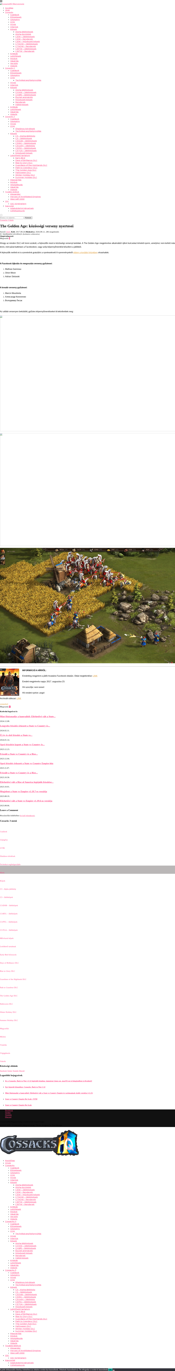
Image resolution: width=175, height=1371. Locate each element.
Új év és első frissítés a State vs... (16, 735)
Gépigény (15, 19)
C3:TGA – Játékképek (26, 150)
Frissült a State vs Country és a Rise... (19, 754)
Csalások (14, 14)
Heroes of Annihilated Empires (25, 196)
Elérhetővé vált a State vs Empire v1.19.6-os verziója (26, 801)
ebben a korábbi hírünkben (85, 252)
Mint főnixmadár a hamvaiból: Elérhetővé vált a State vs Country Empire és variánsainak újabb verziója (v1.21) (49, 1093)
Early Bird (20, 158)
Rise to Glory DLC (24, 163)
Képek (13, 29)
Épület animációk (24, 97)
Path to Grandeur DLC (26, 167)
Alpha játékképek (24, 32)
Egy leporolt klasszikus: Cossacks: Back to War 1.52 (25, 1087)
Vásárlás (14, 61)
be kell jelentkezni (27, 816)
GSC (7, 201)
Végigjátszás (16, 184)
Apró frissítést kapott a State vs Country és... (22, 744)
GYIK (12, 22)
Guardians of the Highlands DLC (31, 165)
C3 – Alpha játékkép (25, 136)
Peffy (8, 232)
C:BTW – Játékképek (25, 49)
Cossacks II (10, 68)
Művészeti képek (24, 99)
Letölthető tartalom (20, 155)
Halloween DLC (23, 172)
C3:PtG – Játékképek (25, 148)
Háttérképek (21, 104)
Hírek (7, 10)
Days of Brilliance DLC (26, 160)
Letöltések (15, 56)
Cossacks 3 (10, 117)
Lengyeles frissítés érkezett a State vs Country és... (25, 726)
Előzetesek (16, 17)
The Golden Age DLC (26, 170)
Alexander (15, 194)
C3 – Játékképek (23, 138)
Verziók (14, 63)
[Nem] (114, 1370)
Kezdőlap (9, 8)
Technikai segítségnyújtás (28, 80)
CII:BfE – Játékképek (25, 95)
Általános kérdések (25, 128)
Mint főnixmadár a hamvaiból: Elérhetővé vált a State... (28, 716)
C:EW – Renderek (24, 39)
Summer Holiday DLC (26, 177)
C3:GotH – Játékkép (25, 145)
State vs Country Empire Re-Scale (18, 1105)
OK (110, 1370)
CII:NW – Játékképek (25, 92)
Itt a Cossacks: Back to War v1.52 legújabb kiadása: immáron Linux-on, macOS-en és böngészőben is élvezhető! (48, 1081)
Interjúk (14, 27)
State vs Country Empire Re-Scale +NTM (21, 1099)
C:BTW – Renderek (24, 51)
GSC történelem (18, 203)
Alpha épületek (23, 34)
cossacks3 (4, 704)
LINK (95, 676)
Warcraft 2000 (17, 199)
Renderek (20, 102)
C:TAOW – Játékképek (26, 44)
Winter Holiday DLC (25, 175)
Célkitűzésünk (17, 211)
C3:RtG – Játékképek (25, 143)
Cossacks (9, 12)
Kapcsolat (9, 206)
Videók (13, 66)
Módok (13, 58)
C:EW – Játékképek (25, 36)
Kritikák (14, 53)
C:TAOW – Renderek (25, 46)
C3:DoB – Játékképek (26, 141)
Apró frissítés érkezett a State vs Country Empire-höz (26, 763)
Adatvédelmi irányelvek (22, 208)
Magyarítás (15, 180)
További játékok (12, 192)
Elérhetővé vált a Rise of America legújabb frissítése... (27, 782)
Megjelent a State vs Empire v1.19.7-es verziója (23, 791)
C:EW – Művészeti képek (27, 41)
